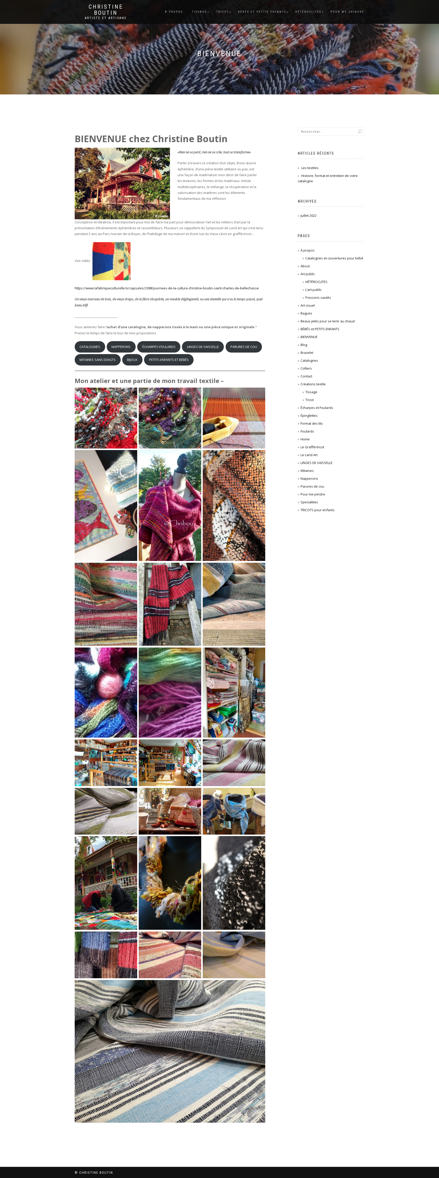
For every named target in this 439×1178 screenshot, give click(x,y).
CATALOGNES (90, 346)
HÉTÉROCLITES (316, 281)
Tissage (199, 11)
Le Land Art (309, 455)
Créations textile (313, 384)
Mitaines (307, 470)
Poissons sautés (318, 297)
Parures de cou (312, 486)
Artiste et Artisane (106, 18)
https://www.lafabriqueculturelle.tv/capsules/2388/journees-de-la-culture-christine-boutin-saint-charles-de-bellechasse (167, 288)
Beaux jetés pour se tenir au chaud (328, 321)
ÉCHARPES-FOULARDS (159, 346)
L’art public (313, 289)
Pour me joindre (347, 11)
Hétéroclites (308, 11)
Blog (304, 344)
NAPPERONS (121, 346)
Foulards (307, 431)
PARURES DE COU (243, 346)
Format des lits (312, 423)
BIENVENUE (309, 337)
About (305, 266)
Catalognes (309, 360)
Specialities (309, 502)
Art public (308, 274)
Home (305, 439)
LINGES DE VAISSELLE (203, 346)
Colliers (306, 368)
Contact (306, 376)
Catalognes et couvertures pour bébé (334, 258)
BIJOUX (132, 359)
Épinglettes (309, 415)
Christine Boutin (106, 10)
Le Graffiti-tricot (312, 447)
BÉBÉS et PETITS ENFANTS (262, 11)
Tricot (222, 11)
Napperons (309, 478)
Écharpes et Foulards (317, 407)
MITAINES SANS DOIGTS (98, 359)
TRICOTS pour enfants (318, 510)
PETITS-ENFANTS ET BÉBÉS (169, 359)
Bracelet (307, 352)
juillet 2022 (309, 215)
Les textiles (310, 167)
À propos (174, 11)
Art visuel (308, 305)
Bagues (306, 313)
